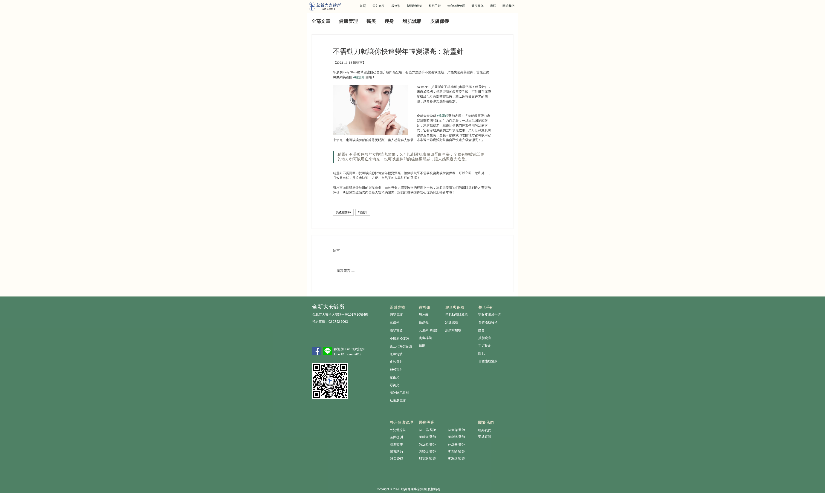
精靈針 (362, 212)
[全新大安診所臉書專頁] (316, 351)
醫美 (371, 21)
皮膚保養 (439, 21)
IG (401, 338)
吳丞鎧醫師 (343, 212)
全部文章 (321, 21)
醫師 (432, 451)
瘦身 (389, 21)
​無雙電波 (396, 314)
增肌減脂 (412, 21)
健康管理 (348, 21)
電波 (406, 339)
